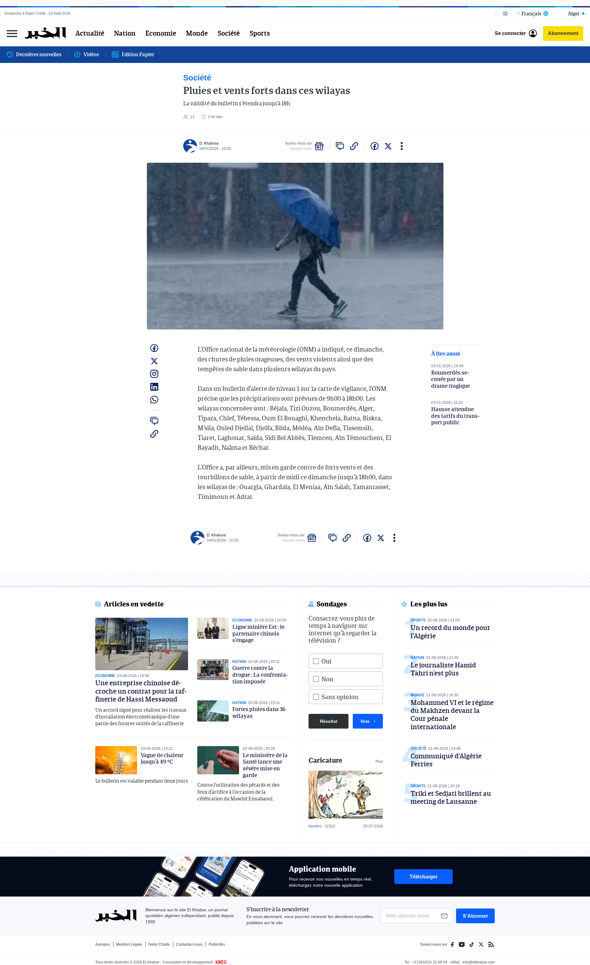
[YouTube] (462, 944)
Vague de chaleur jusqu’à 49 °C (162, 758)
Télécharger (424, 876)
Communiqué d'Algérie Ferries (446, 759)
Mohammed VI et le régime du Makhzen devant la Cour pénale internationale (452, 714)
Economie (160, 33)
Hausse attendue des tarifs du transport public (455, 415)
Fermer (12, 33)
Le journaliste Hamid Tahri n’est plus (443, 669)
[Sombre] (496, 13)
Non (327, 679)
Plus (379, 761)
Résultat (328, 721)
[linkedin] (154, 387)
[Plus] (402, 146)
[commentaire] (340, 146)
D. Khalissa (208, 143)
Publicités (217, 944)
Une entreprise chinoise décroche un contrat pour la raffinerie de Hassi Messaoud (141, 691)
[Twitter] (481, 944)
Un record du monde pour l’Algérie (450, 631)
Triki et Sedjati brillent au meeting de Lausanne (451, 797)
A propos (102, 944)
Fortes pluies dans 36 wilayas (258, 712)
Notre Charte (159, 944)
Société (229, 33)
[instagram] (154, 374)
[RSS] (491, 944)
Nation (125, 33)
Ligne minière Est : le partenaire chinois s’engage (258, 633)
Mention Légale (129, 944)
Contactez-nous (189, 944)
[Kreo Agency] (220, 962)
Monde (197, 33)
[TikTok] (472, 944)
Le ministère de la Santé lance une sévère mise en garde (265, 765)
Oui (326, 661)
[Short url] (354, 146)
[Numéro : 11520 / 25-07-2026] (346, 795)
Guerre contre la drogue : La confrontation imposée (260, 674)
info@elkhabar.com (478, 962)
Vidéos (91, 54)
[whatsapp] (154, 400)
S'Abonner (475, 916)
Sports (260, 33)
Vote (365, 721)
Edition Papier (138, 54)
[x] (388, 146)
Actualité (89, 33)
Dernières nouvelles (38, 54)
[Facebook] (452, 944)
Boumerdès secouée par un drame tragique (450, 379)
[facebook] (375, 146)
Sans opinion (340, 696)
